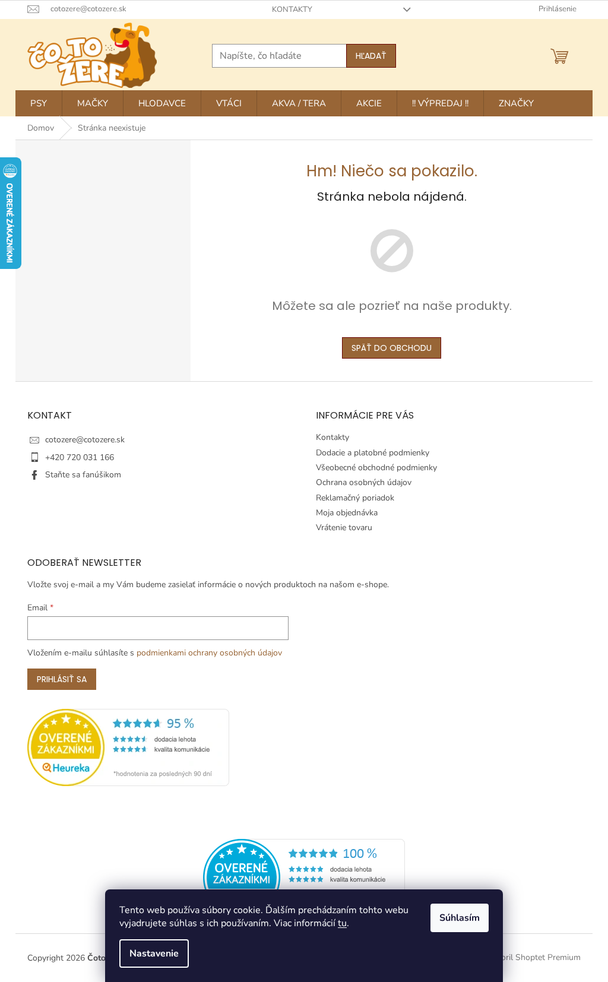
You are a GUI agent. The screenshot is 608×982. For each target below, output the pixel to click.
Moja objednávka (347, 512)
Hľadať (371, 56)
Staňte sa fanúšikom (83, 474)
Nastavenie (154, 953)
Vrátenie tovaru (344, 527)
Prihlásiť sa (62, 679)
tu (342, 923)
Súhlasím (459, 917)
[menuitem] (38, 103)
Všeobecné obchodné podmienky (376, 467)
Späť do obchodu (392, 348)
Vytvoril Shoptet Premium (532, 957)
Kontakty (292, 9)
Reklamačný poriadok (355, 497)
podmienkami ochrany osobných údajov (209, 652)
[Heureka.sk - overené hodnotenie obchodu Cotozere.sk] (304, 877)
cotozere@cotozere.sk (85, 439)
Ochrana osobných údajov (363, 482)
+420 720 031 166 (79, 457)
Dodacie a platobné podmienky (372, 452)
